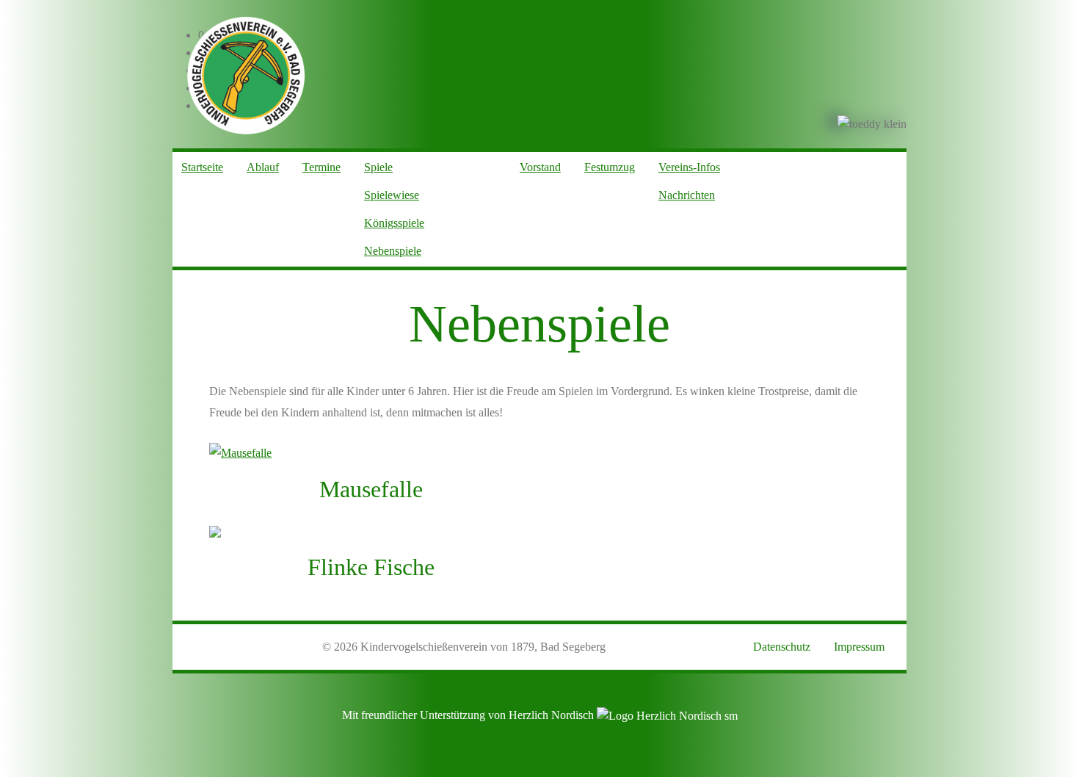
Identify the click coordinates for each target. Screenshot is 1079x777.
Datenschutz (781, 646)
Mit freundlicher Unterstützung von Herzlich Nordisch (469, 715)
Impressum (859, 646)
